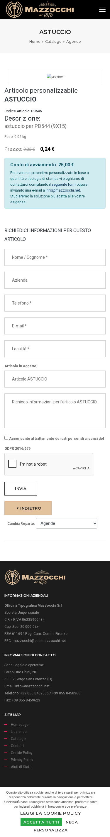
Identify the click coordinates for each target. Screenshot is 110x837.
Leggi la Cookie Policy (50, 813)
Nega (72, 822)
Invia (21, 488)
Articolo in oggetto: (20, 366)
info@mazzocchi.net (63, 190)
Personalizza (50, 830)
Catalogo (53, 41)
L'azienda (19, 732)
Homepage (19, 725)
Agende (73, 41)
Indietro (30, 508)
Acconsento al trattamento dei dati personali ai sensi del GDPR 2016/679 (54, 444)
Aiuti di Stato (21, 767)
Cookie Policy (22, 753)
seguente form (64, 184)
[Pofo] (39, 9)
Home (34, 41)
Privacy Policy (22, 760)
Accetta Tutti (41, 822)
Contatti (17, 746)
